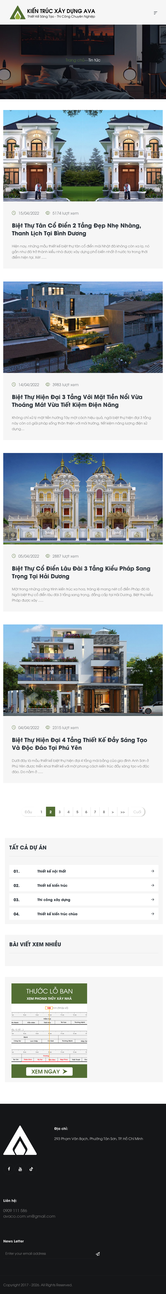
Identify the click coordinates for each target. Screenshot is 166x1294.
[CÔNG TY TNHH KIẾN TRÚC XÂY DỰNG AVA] (52, 12)
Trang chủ (75, 59)
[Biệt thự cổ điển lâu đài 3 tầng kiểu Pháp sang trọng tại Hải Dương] (83, 498)
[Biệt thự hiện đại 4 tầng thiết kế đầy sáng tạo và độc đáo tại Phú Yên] (83, 670)
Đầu (28, 811)
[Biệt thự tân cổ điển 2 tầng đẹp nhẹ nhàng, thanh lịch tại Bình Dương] (83, 155)
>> (123, 811)
